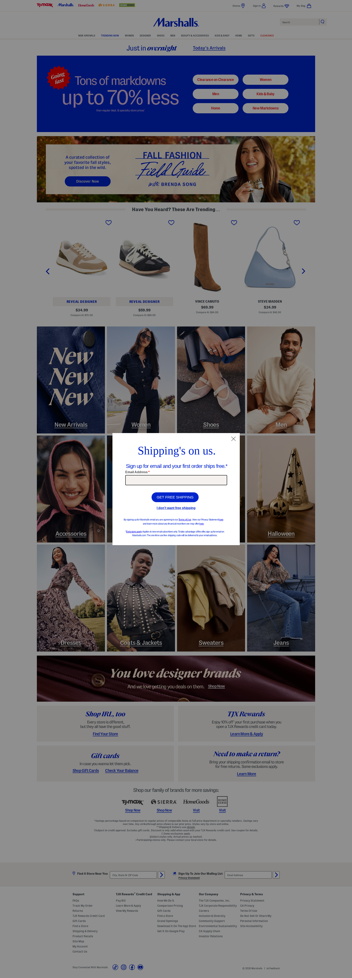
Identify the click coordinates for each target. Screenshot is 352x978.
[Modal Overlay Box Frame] (176, 489)
